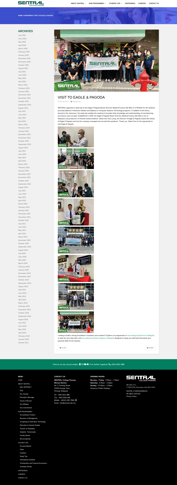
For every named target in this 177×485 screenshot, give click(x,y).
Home (20, 380)
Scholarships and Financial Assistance (33, 463)
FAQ (21, 390)
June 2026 (22, 39)
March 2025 (22, 85)
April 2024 (22, 121)
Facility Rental (25, 435)
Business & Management (28, 418)
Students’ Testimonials (28, 432)
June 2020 (22, 257)
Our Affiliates (24, 404)
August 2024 (23, 108)
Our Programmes (97, 3)
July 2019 (22, 290)
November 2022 (24, 177)
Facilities (23, 453)
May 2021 (22, 230)
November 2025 (24, 62)
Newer (151, 348)
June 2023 (22, 154)
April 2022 (22, 200)
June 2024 (22, 115)
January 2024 (23, 131)
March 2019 (22, 303)
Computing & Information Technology (33, 422)
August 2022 (23, 187)
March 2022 (22, 204)
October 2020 (23, 243)
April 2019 (22, 300)
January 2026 (23, 55)
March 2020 (22, 263)
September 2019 (24, 283)
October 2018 (23, 313)
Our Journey (24, 394)
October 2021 (23, 220)
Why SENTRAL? (26, 387)
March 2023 (22, 164)
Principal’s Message (27, 397)
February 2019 (24, 306)
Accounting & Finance (27, 415)
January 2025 (23, 91)
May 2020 (22, 260)
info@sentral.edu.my (68, 403)
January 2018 (23, 339)
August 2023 (23, 148)
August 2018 (23, 319)
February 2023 (24, 167)
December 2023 (24, 134)
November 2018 (24, 310)
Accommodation (25, 446)
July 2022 (22, 191)
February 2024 (24, 128)
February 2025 (24, 88)
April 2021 (22, 234)
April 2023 (22, 161)
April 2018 (22, 333)
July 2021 (22, 224)
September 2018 (24, 316)
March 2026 (22, 48)
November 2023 (24, 138)
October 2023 (23, 141)
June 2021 (22, 227)
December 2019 (24, 273)
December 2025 (24, 58)
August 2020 (23, 250)
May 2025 (22, 78)
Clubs (22, 449)
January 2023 (23, 171)
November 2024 (24, 98)
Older (63, 348)
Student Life (115, 3)
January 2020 (23, 270)
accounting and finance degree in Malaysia (98, 338)
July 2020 (22, 253)
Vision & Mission (26, 401)
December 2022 (24, 174)
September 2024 (24, 105)
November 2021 (24, 217)
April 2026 (22, 45)
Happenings (130, 3)
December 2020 (24, 240)
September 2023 (24, 144)
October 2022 (23, 181)
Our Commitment (26, 408)
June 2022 (22, 194)
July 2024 (22, 111)
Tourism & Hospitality (27, 429)
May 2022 (22, 197)
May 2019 (22, 296)
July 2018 (22, 323)
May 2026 (22, 42)
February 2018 (24, 336)
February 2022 (24, 207)
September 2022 (24, 184)
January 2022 (23, 210)
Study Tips (23, 456)
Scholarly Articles (26, 467)
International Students (27, 460)
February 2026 (24, 52)
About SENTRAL (78, 3)
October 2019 (23, 280)
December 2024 (24, 95)
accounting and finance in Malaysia (141, 335)
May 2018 (22, 329)
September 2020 (24, 247)
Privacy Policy (131, 396)
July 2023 (22, 151)
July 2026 (22, 35)
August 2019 (23, 286)
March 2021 (22, 237)
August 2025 (23, 68)
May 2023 (22, 158)
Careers (142, 3)
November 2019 (24, 276)
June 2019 (22, 293)
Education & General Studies (30, 425)
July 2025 (22, 72)
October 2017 (23, 343)
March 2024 (22, 124)
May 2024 (22, 118)
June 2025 (22, 75)
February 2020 (24, 267)
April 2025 (22, 82)
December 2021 (24, 214)
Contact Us (154, 3)
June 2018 (22, 326)
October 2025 (23, 65)
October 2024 (23, 101)
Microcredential (25, 439)
